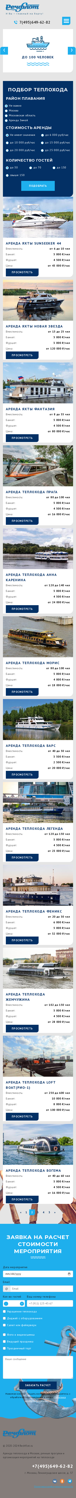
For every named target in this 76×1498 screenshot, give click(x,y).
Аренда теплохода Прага (32, 492)
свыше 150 (17, 175)
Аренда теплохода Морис (33, 663)
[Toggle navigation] (66, 21)
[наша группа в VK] (54, 1481)
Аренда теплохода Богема (33, 1170)
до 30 (14, 167)
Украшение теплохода (22, 1311)
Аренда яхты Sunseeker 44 (33, 243)
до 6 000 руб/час (57, 135)
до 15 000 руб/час (57, 142)
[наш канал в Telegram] (69, 1481)
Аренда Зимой (18, 120)
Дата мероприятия (15, 1267)
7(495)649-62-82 (34, 22)
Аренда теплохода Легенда (34, 828)
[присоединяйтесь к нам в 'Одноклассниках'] (62, 1481)
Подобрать (38, 186)
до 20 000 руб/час (22, 150)
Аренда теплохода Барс (31, 745)
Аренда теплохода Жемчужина (25, 997)
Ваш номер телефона (41, 1296)
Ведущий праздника (20, 1341)
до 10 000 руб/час (22, 142)
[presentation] (4, 51)
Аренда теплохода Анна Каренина (31, 577)
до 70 (37, 167)
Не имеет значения (22, 135)
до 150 (61, 167)
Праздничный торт (19, 1348)
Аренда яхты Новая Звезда (34, 326)
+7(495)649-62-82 (52, 1466)
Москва (14, 110)
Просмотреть (22, 272)
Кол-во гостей (12, 1296)
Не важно (15, 105)
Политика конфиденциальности (53, 1486)
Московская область (22, 115)
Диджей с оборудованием (24, 1318)
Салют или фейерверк (21, 1325)
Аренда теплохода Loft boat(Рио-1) (31, 1085)
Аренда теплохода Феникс (34, 911)
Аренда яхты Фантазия (30, 409)
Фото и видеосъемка (21, 1334)
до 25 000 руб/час (57, 150)
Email (6, 1282)
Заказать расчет (38, 1385)
